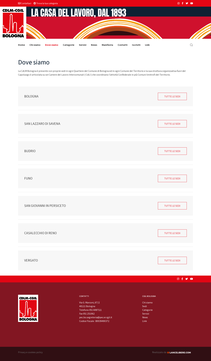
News (94, 44)
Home (21, 44)
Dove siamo (51, 44)
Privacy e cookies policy (30, 352)
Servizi (82, 44)
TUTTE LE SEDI (172, 96)
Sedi (144, 306)
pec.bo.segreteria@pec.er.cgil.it (95, 317)
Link (147, 44)
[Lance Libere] (180, 352)
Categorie (68, 44)
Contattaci (25, 3)
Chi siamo (35, 44)
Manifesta (107, 44)
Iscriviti (136, 44)
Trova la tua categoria (47, 3)
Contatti (122, 44)
